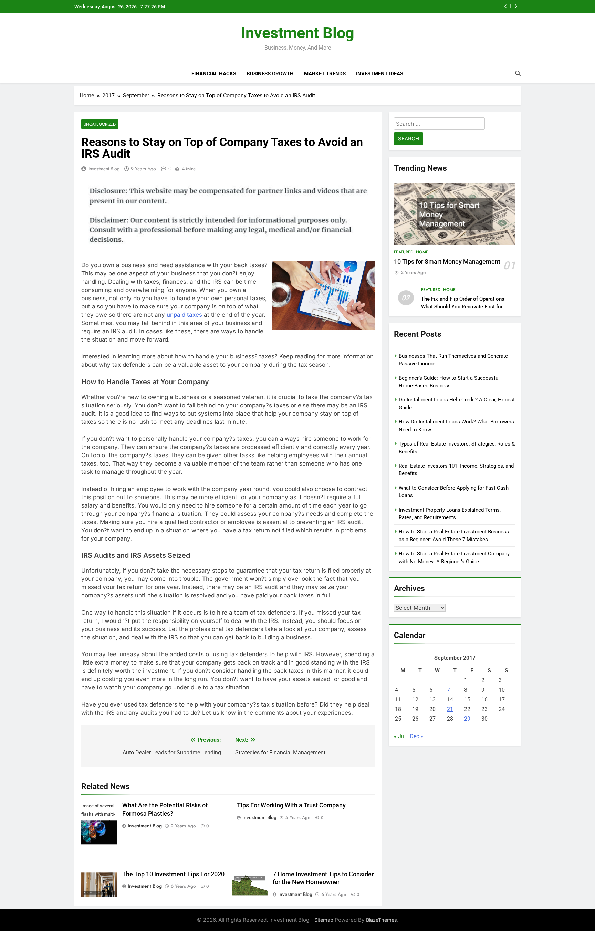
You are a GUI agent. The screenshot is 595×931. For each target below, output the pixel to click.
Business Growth (270, 74)
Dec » (416, 736)
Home (422, 252)
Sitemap (323, 920)
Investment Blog (297, 33)
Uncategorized (100, 124)
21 (450, 709)
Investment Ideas (379, 74)
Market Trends (325, 74)
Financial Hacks (213, 74)
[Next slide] (516, 6)
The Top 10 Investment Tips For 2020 (173, 874)
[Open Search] (518, 73)
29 (467, 718)
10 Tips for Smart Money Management (447, 261)
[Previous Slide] (505, 6)
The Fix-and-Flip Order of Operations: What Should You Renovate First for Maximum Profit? (463, 307)
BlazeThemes (381, 920)
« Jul (400, 736)
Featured (403, 252)
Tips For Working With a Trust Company (291, 805)
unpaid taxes (184, 314)
